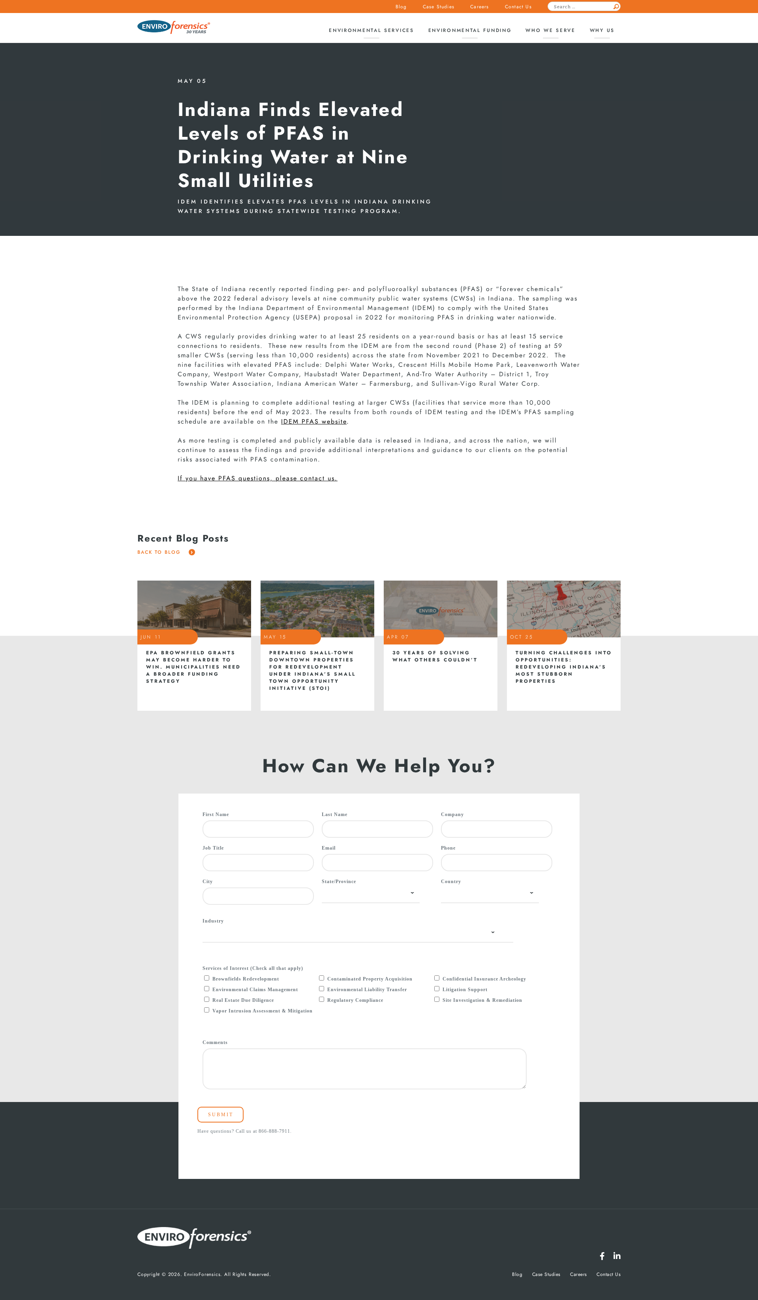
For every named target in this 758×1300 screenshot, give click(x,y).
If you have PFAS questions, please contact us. (258, 478)
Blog (401, 7)
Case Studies (438, 7)
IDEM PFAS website (314, 421)
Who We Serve (550, 30)
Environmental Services (371, 30)
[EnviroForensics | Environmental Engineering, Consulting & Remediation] (194, 1238)
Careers (479, 7)
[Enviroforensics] (173, 27)
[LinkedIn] (617, 1256)
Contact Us (518, 7)
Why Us (602, 30)
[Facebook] (602, 1256)
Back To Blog (160, 552)
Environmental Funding (470, 30)
